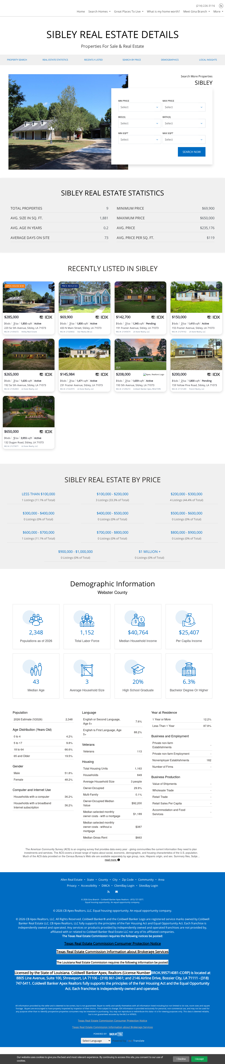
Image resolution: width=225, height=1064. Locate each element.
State (90, 880)
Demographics (170, 59)
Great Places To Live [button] (127, 11)
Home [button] (81, 11)
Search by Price (132, 59)
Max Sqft (168, 133)
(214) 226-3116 (205, 5)
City (114, 880)
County (103, 880)
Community (146, 880)
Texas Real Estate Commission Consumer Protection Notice (112, 943)
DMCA (106, 886)
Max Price (168, 100)
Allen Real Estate (71, 880)
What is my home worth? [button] (163, 11)
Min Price (123, 100)
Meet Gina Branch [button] (195, 11)
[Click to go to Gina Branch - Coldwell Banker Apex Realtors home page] (13, 7)
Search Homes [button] (98, 11)
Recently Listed (93, 59)
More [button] (217, 11)
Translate (138, 1040)
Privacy (71, 886)
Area (161, 880)
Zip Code (128, 880)
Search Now (192, 152)
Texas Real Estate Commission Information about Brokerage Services (112, 1027)
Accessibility (89, 886)
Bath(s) (167, 116)
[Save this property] (51, 286)
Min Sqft (123, 133)
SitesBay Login (148, 886)
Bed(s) (122, 116)
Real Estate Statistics (55, 59)
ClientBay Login (124, 886)
